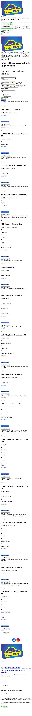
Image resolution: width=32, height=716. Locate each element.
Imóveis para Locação (18, 52)
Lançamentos (4, 19)
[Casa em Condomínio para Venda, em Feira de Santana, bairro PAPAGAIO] (14, 188)
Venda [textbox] (13, 82)
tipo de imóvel (19, 82)
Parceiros (10, 55)
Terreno (17, 19)
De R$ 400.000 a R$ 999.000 (15, 699)
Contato (2, 31)
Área (16, 18)
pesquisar (3, 100)
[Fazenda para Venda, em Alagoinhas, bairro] (11, 260)
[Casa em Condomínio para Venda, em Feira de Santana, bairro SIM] (14, 103)
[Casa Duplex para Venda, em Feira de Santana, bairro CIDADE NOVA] (14, 127)
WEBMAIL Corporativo (6, 30)
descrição (3, 124)
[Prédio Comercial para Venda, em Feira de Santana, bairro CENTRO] (14, 158)
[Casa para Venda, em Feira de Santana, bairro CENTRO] (14, 328)
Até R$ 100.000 (5, 698)
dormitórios (3, 94)
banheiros (3, 97)
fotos (8, 124)
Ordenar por (12, 86)
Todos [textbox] (17, 83)
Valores (2, 88)
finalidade (3, 82)
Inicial (2, 52)
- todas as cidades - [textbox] (19, 85)
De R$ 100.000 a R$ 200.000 (16, 698)
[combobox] (13, 82)
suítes (2, 95)
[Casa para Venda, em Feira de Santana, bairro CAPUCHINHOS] (14, 479)
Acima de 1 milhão (26, 699)
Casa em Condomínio (26, 18)
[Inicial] (12, 15)
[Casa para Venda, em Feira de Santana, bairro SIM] (13, 288)
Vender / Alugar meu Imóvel (11, 54)
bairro (25, 85)
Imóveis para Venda (8, 52)
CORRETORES (26, 28)
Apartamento (12, 18)
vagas (2, 98)
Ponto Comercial (11, 19)
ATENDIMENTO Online (15, 28)
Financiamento (4, 55)
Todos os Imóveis (5, 18)
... (2, 630)
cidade (21, 83)
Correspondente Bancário (18, 27)
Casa (19, 18)
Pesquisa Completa (24, 26)
